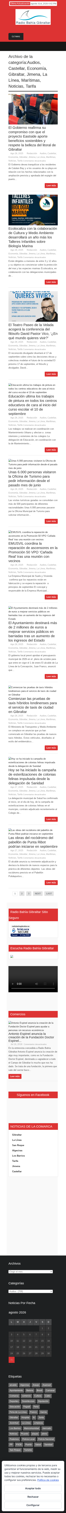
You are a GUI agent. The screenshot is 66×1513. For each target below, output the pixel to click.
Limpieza (38, 1423)
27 (30, 1353)
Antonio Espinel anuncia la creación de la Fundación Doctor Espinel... (31, 1037)
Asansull (47, 1385)
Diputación (43, 1401)
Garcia (43, 1412)
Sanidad (48, 1444)
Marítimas (30, 80)
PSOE (19, 1444)
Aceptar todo (33, 1488)
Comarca (14, 1396)
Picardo (24, 1434)
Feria (36, 1406)
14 (36, 1341)
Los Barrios (18, 1155)
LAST (49, 893)
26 (24, 1353)
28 (36, 1353)
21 (36, 1347)
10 (11, 1341)
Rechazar (33, 1496)
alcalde (13, 1385)
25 (18, 1353)
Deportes (14, 1401)
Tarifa (31, 86)
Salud (38, 1444)
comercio (26, 1396)
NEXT (38, 893)
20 (30, 1347)
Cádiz (48, 1396)
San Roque (18, 1145)
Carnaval (50, 1390)
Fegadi (26, 1406)
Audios (33, 62)
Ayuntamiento (16, 1390)
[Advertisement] (33, 1216)
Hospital (25, 1417)
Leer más (51, 185)
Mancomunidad (31, 1428)
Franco (33, 1412)
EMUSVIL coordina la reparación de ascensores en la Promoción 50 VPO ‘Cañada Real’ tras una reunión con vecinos (33, 552)
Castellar (16, 68)
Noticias (15, 86)
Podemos (14, 1439)
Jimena (33, 74)
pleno (44, 1434)
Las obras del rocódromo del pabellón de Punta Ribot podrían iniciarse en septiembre (33, 842)
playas (35, 1434)
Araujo (36, 1385)
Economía (36, 68)
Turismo (28, 1450)
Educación (15, 1406)
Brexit (39, 1390)
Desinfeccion (28, 1401)
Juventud (14, 1423)
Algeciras (17, 1150)
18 (18, 1347)
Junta (41, 1417)
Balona (29, 1390)
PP (11, 1444)
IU (34, 1417)
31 (11, 1360)
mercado (47, 1428)
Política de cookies (48, 1479)
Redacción (32, 153)
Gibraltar (16, 74)
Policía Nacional (46, 1439)
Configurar (33, 1505)
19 (24, 1347)
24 (11, 1353)
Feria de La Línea (18, 1412)
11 (18, 1341)
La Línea (41, 157)
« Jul (11, 1364)
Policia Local (28, 1439)
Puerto (28, 1444)
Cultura (37, 1396)
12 (24, 1341)
